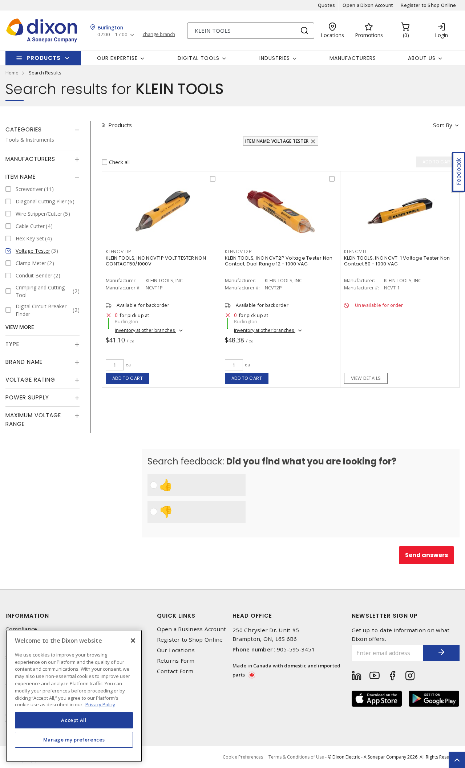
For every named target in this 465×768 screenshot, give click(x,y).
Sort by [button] (442, 125)
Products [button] (44, 58)
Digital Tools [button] (198, 58)
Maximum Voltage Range (33, 419)
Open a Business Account (191, 629)
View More (19, 327)
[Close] (133, 641)
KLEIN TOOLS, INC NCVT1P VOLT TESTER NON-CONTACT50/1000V (157, 261)
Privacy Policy (100, 704)
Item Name (20, 176)
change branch (159, 34)
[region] (74, 696)
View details (366, 378)
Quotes (326, 5)
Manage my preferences (74, 739)
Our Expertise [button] (117, 58)
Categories (23, 129)
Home (12, 72)
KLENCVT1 (355, 251)
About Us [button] (422, 58)
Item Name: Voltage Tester (276, 141)
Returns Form (176, 660)
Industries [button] (274, 58)
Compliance (21, 629)
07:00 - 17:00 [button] (112, 35)
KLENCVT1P (118, 251)
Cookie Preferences (243, 757)
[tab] (42, 129)
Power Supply (27, 397)
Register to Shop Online (428, 5)
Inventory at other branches (145, 330)
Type (12, 344)
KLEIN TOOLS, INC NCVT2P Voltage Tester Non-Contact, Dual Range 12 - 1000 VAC (280, 261)
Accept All (74, 720)
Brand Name (24, 362)
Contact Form (175, 671)
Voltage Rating (30, 379)
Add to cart (127, 378)
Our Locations (176, 650)
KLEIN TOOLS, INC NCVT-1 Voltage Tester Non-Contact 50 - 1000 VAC (398, 261)
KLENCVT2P (238, 251)
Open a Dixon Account (368, 5)
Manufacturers (352, 58)
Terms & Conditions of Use (296, 757)
